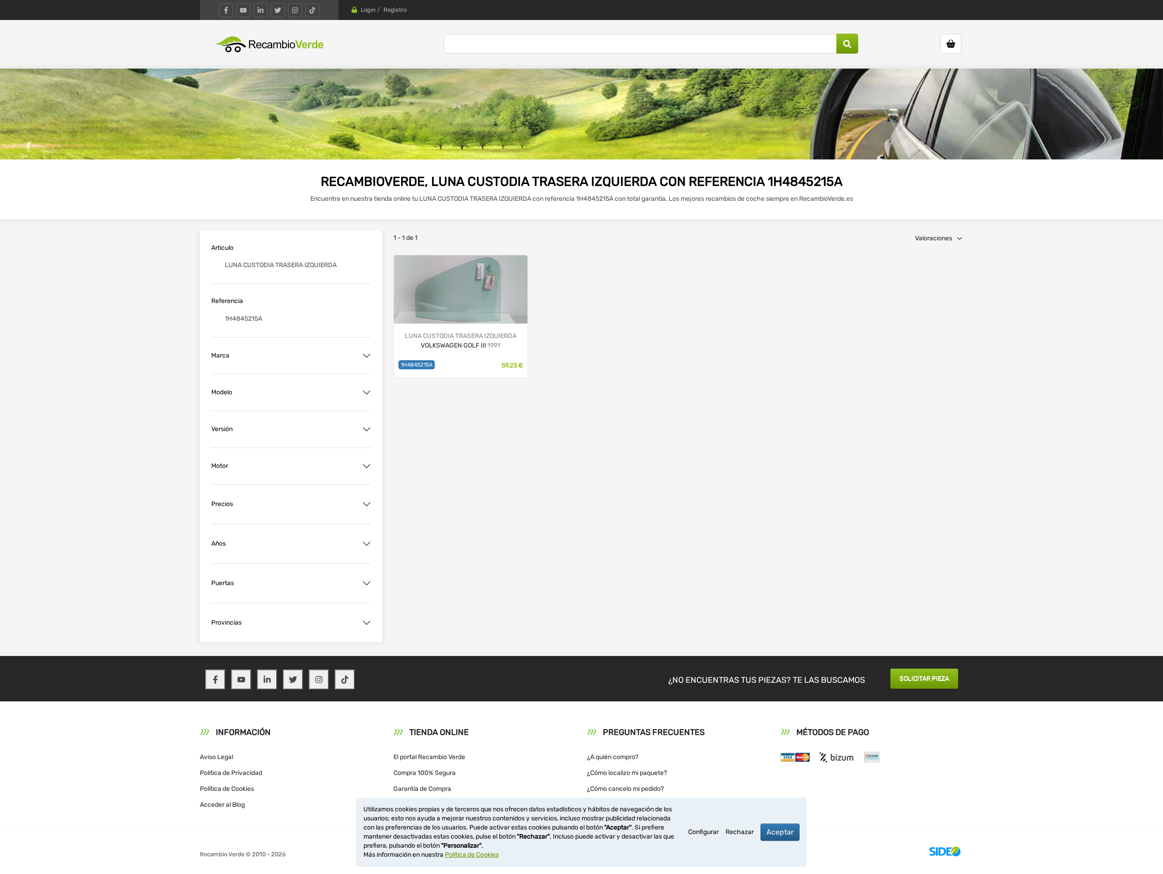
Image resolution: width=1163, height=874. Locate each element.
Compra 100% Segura (424, 773)
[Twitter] (278, 10)
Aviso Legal (216, 757)
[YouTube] (243, 10)
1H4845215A (416, 365)
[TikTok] (312, 10)
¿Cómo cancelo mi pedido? (625, 789)
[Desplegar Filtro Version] (366, 429)
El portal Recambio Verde (429, 757)
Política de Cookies (227, 789)
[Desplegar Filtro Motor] (366, 466)
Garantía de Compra (422, 789)
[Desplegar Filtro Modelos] (366, 392)
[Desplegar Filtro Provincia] (366, 622)
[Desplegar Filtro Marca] (366, 355)
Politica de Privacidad (231, 773)
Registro (395, 9)
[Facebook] (226, 10)
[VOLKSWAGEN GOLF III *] (460, 289)
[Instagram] (295, 10)
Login (368, 9)
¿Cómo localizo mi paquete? (627, 773)
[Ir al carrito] (951, 44)
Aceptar (780, 832)
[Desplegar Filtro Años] (366, 543)
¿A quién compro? (612, 757)
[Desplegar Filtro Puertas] (366, 583)
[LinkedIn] (260, 10)
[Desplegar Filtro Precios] (366, 504)
